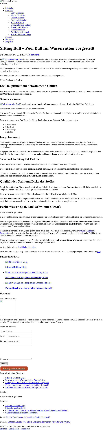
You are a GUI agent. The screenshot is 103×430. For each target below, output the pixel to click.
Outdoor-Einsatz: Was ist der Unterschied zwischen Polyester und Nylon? (36, 410)
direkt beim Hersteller (27, 247)
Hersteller (9, 39)
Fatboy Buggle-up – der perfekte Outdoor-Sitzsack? (27, 385)
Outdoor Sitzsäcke (18, 20)
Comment (4, 359)
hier (98, 251)
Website (3, 341)
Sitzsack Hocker (18, 30)
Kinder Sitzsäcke (18, 15)
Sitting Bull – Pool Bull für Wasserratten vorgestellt (27, 382)
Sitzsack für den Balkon (21, 25)
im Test (8, 37)
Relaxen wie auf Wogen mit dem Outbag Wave (25, 380)
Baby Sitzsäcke (17, 13)
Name (3, 331)
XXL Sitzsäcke (17, 22)
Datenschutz (14, 429)
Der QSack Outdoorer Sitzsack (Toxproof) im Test (26, 387)
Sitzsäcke (9, 8)
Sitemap (3, 429)
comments (34, 55)
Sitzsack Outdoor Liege (21, 34)
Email (3, 336)
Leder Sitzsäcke (17, 18)
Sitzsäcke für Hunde (19, 27)
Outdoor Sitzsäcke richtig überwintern (21, 413)
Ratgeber (9, 42)
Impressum (25, 429)
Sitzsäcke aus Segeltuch (15, 408)
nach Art (9, 10)
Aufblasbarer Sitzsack (20, 32)
